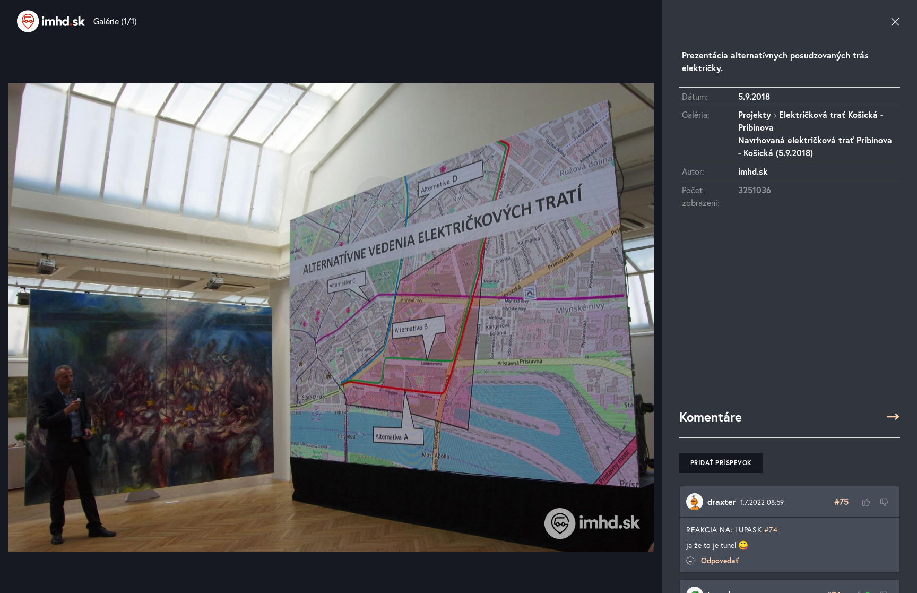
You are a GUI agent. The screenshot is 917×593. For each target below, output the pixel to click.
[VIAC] (893, 417)
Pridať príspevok (721, 463)
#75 (841, 501)
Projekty (754, 114)
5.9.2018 (754, 96)
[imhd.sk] (51, 21)
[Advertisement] (789, 313)
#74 (771, 530)
